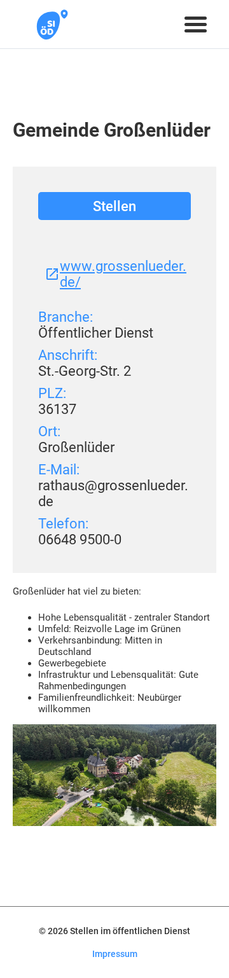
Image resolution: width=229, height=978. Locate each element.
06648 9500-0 (79, 540)
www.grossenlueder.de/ (123, 274)
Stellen (114, 206)
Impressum (114, 954)
